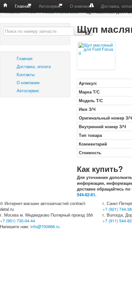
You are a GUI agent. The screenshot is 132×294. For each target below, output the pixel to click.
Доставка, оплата (33, 66)
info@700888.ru (45, 226)
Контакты (25, 74)
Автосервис (49, 6)
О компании (81, 6)
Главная (21, 6)
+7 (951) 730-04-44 (17, 221)
